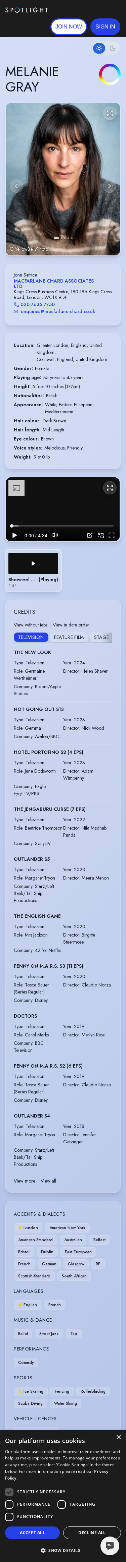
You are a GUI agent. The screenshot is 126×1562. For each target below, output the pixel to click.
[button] (105, 26)
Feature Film (69, 637)
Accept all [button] (32, 1533)
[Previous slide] (16, 186)
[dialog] (63, 1496)
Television (31, 637)
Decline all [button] (92, 1533)
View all (48, 1181)
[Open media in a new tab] (89, 535)
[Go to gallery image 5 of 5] (72, 238)
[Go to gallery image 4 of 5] (68, 238)
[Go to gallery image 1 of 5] (56, 238)
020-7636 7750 (37, 304)
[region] (63, 509)
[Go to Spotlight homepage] (27, 10)
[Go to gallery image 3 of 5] (65, 238)
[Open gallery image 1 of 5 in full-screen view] (63, 179)
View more (24, 1181)
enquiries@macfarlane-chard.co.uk (58, 311)
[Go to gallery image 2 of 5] (61, 238)
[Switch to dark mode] (106, 48)
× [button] (118, 1437)
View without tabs (30, 624)
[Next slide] (109, 186)
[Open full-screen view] (110, 113)
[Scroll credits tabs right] (106, 638)
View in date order (71, 624)
